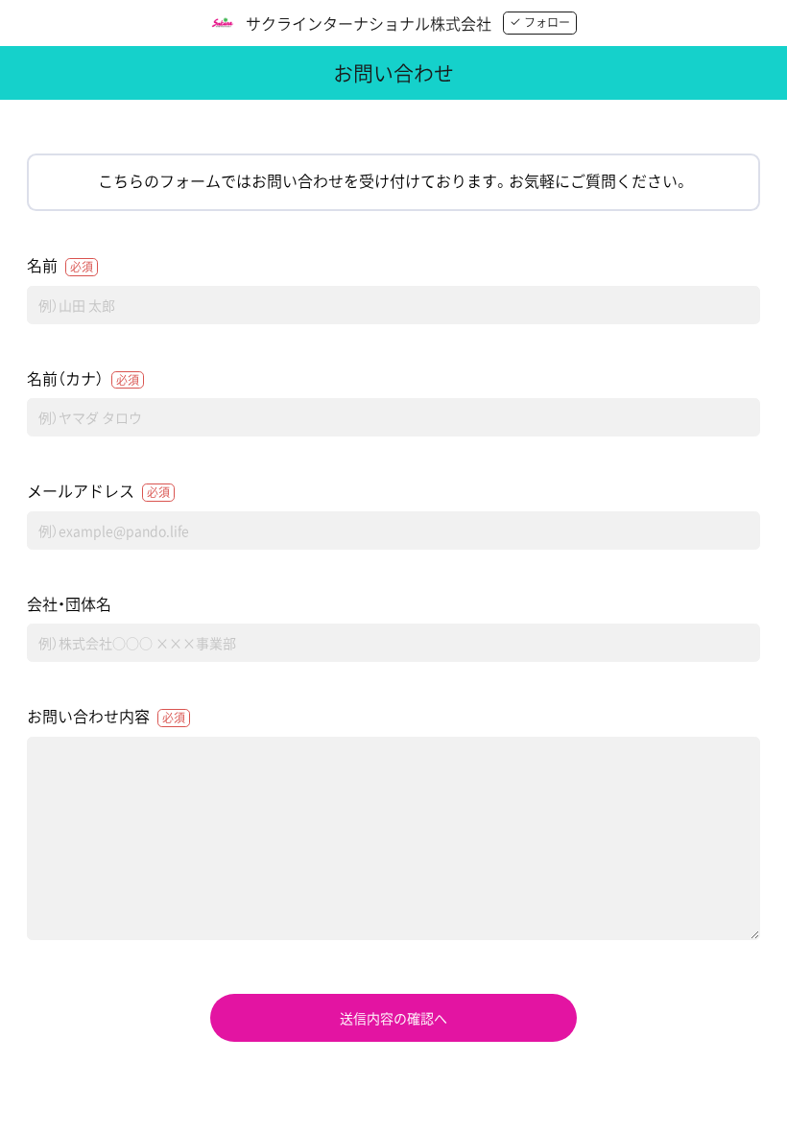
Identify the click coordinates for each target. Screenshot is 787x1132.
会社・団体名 (69, 603)
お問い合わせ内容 (106, 715)
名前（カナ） (83, 377)
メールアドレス (98, 490)
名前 (60, 264)
